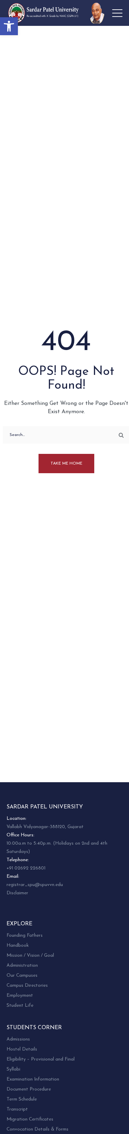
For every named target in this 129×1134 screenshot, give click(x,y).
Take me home (66, 463)
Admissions (18, 1039)
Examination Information (33, 1079)
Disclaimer (17, 893)
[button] (9, 26)
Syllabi (13, 1069)
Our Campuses (22, 975)
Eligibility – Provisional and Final (41, 1059)
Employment (20, 995)
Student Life (20, 1005)
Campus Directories (27, 985)
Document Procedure (29, 1089)
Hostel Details (22, 1049)
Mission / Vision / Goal (30, 955)
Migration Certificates (30, 1119)
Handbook (18, 945)
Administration (22, 965)
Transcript (17, 1109)
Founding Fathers (25, 935)
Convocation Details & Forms (37, 1129)
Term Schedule (22, 1099)
